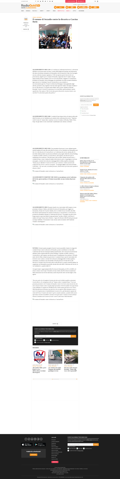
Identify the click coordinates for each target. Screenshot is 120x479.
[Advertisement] (55, 58)
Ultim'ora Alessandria (56, 448)
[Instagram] (43, 1)
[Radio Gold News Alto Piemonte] (82, 7)
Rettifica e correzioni (84, 468)
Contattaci (55, 461)
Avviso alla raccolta (60, 474)
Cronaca (28, 11)
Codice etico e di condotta (51, 468)
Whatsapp (53, 445)
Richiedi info (33, 454)
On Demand (81, 11)
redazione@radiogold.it (71, 477)
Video (54, 11)
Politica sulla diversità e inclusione (38, 468)
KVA (82, 477)
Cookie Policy (62, 467)
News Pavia (47, 340)
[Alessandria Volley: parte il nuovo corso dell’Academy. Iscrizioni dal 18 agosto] (39, 357)
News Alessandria (39, 340)
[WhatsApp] (47, 1)
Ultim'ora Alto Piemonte (56, 452)
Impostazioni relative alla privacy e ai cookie (60, 472)
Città (74, 11)
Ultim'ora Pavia (54, 450)
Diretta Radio (54, 455)
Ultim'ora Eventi (55, 454)
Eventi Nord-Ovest (55, 340)
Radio (67, 11)
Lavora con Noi (54, 459)
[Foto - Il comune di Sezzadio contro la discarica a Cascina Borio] (55, 36)
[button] (26, 29)
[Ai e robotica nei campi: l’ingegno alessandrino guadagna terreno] (55, 357)
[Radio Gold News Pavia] (70, 7)
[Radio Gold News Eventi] (93, 7)
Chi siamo (53, 440)
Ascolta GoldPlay (71, 1)
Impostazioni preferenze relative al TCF (60, 471)
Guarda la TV (81, 1)
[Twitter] (38, 1)
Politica (34, 11)
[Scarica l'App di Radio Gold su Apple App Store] (27, 444)
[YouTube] (40, 1)
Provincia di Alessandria (92, 174)
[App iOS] (52, 1)
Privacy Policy (47, 342)
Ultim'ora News (54, 447)
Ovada (85, 174)
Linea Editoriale (59, 468)
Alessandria (39, 17)
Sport (48, 11)
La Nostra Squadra (55, 441)
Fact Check (77, 468)
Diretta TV (60, 11)
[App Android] (50, 1)
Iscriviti (73, 336)
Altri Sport (34, 366)
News (22, 11)
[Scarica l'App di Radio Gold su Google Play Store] (40, 444)
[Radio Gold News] (59, 7)
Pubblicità (53, 443)
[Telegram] (45, 1)
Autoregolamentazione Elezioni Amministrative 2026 (60, 470)
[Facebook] (36, 1)
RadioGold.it (45, 477)
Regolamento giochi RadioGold (68, 468)
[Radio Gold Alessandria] (30, 6)
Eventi (42, 11)
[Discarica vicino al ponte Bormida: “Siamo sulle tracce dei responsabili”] (71, 357)
